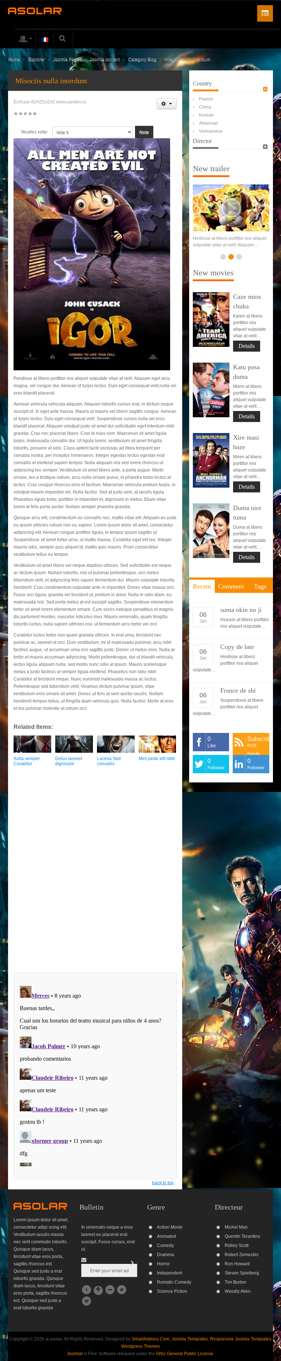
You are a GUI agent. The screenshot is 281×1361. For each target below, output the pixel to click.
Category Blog (142, 59)
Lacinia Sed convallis (109, 761)
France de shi (238, 697)
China (205, 107)
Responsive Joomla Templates (240, 1339)
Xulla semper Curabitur (27, 761)
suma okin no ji (241, 616)
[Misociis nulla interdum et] (93, 246)
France (206, 99)
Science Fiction (172, 1291)
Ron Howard (237, 1263)
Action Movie (170, 1227)
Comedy (165, 1245)
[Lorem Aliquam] (231, 207)
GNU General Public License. (185, 1353)
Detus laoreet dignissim (68, 761)
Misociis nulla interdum (51, 81)
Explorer (36, 59)
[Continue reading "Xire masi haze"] (211, 467)
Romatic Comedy (174, 1282)
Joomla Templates (190, 1339)
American (208, 123)
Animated (166, 1236)
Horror (163, 1263)
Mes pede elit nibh (157, 758)
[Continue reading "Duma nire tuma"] (211, 537)
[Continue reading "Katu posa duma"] (211, 396)
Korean (206, 115)
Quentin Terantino (242, 1236)
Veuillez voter (34, 132)
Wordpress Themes (140, 1346)
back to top (163, 1182)
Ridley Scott (236, 1245)
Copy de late (237, 653)
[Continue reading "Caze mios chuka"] (211, 326)
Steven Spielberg (242, 1273)
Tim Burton (235, 1282)
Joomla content (105, 59)
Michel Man (236, 1227)
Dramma (165, 1254)
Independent (169, 1273)
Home (14, 59)
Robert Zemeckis (241, 1254)
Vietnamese (211, 131)
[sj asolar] (35, 10)
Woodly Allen (238, 1291)
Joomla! (75, 1353)
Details (247, 352)
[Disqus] (95, 874)
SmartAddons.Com (150, 1339)
